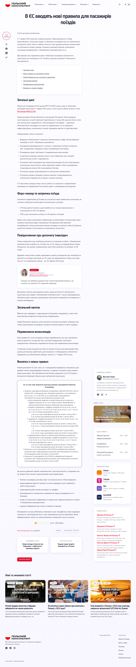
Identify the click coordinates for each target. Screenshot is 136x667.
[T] (106, 395)
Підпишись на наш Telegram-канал (38, 275)
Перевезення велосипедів (33, 84)
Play (104, 486)
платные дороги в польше (107, 543)
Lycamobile (107, 495)
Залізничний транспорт (71, 530)
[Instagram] (102, 395)
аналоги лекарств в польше (107, 535)
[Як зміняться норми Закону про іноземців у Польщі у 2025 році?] (68, 591)
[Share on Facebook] (6, 48)
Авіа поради (97, 583)
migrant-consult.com (104, 438)
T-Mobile (106, 479)
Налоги (120, 654)
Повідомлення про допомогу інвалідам (39, 77)
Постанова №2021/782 (26, 111)
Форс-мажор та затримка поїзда (36, 73)
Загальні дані (28, 70)
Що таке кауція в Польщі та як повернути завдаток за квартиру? (112, 418)
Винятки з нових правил (33, 88)
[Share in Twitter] (6, 44)
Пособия (121, 647)
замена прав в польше (105, 550)
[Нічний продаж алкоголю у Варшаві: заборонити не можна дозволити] (25, 591)
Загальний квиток (30, 81)
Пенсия (120, 650)
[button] (119, 4)
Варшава (11, 583)
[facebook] (10, 648)
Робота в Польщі (123, 639)
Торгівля (11, 586)
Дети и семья (122, 643)
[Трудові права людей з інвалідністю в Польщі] (66, 545)
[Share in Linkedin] (6, 53)
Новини (58, 530)
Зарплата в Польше (104, 515)
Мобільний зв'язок (124, 658)
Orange (106, 470)
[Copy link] (6, 57)
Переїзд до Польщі (57, 586)
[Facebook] (98, 395)
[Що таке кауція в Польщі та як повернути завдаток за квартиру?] (112, 414)
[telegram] (6, 648)
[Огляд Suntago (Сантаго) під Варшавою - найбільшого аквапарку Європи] (32, 545)
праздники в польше (105, 526)
